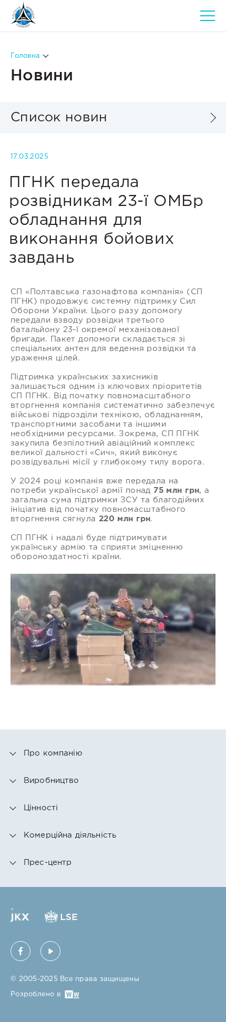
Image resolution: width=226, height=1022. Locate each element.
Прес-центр (48, 862)
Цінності (41, 807)
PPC (23, 15)
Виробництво (51, 780)
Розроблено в (36, 994)
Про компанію (53, 753)
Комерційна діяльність (70, 835)
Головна (25, 56)
